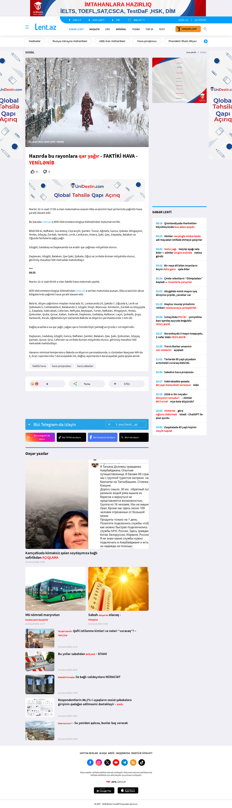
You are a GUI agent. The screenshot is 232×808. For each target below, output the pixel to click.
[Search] (205, 28)
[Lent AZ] (45, 27)
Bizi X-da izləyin (132, 437)
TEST (162, 29)
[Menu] (27, 27)
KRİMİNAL (121, 29)
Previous (26, 41)
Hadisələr (35, 41)
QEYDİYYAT (201, 20)
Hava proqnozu (147, 41)
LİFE (107, 29)
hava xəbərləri (85, 366)
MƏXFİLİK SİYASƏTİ (141, 753)
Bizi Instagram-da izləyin (42, 437)
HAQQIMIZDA (123, 753)
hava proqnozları (61, 366)
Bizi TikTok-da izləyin (71, 437)
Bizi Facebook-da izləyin (104, 437)
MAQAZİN (94, 29)
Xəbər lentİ (76, 29)
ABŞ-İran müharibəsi (112, 41)
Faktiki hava (39, 366)
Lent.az (46, 222)
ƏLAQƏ (103, 753)
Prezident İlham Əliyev (183, 41)
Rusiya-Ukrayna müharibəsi (70, 41)
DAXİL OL (183, 20)
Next (206, 41)
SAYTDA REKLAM (89, 753)
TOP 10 (149, 29)
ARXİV (111, 753)
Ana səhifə (191, 52)
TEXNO (136, 29)
